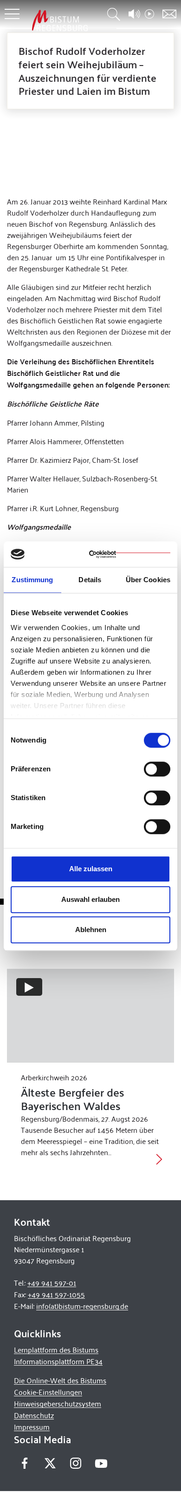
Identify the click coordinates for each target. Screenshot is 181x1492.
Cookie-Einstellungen (48, 1392)
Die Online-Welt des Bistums (60, 1380)
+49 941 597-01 (51, 1282)
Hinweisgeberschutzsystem (57, 1403)
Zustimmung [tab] (32, 580)
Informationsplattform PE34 (58, 1361)
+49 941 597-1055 (56, 1294)
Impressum (32, 1427)
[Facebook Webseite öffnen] (24, 1463)
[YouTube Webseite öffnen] (100, 1462)
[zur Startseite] (60, 20)
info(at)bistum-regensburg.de (82, 1306)
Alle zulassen (90, 869)
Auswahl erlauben (90, 899)
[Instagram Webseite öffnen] (75, 1463)
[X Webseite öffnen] (49, 1463)
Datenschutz (34, 1415)
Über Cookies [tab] (148, 580)
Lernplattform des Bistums (56, 1349)
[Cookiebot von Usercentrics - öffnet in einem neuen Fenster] (129, 554)
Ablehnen (90, 929)
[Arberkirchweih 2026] (90, 1016)
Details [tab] (89, 580)
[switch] (157, 769)
